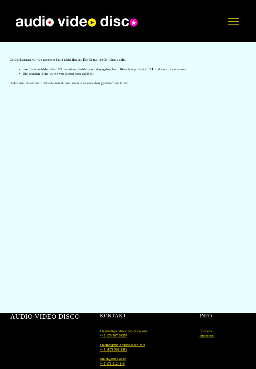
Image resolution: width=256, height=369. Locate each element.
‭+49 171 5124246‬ (112, 363)
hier (22, 83)
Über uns (205, 331)
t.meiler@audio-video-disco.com (122, 344)
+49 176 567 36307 (113, 335)
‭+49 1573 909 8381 (113, 349)
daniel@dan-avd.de (113, 359)
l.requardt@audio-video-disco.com (124, 331)
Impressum (206, 335)
